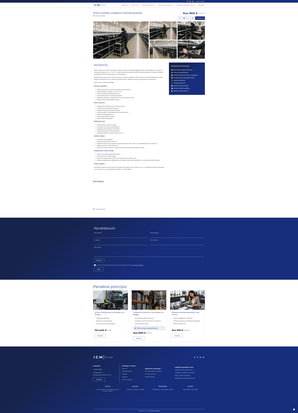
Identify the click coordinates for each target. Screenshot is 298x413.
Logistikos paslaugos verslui (185, 5)
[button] (184, 18)
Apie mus (134, 5)
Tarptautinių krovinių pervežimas (184, 370)
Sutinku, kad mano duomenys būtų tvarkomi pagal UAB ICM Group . (120, 265)
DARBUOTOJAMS (200, 1)
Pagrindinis (125, 5)
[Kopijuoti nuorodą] (192, 18)
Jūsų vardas (98, 233)
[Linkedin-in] (200, 357)
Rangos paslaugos (150, 377)
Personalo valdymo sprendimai (153, 371)
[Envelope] (203, 357)
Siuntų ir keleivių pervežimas (182, 375)
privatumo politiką (138, 265)
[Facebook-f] (197, 357)
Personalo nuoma (150, 374)
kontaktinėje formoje (100, 169)
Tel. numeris (154, 240)
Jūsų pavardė (154, 233)
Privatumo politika (127, 379)
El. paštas (97, 240)
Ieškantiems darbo (148, 5)
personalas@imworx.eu (137, 167)
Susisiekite (96, 366)
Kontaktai (201, 5)
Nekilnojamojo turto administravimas (185, 378)
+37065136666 (127, 169)
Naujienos (124, 377)
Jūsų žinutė (97, 247)
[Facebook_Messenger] (294, 409)
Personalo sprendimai (165, 5)
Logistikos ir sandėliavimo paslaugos (185, 372)
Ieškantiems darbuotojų (153, 368)
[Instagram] (194, 357)
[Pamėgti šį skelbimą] (180, 18)
